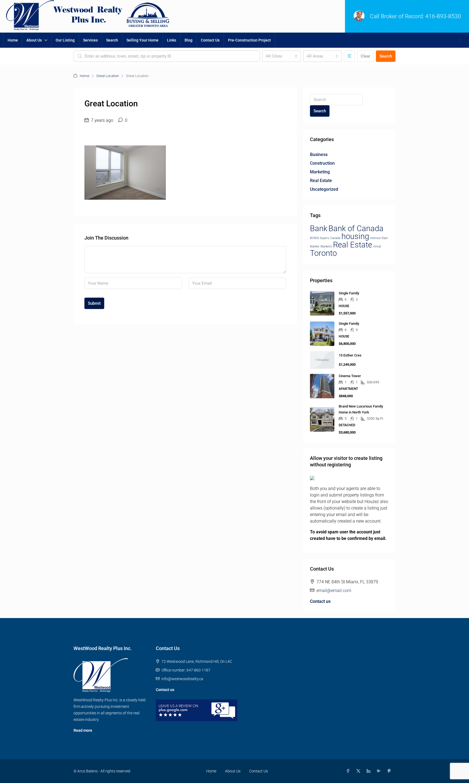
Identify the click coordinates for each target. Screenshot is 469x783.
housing (355, 236)
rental (377, 246)
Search (112, 40)
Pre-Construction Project (249, 40)
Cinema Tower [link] (350, 376)
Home (13, 40)
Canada (335, 238)
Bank (318, 228)
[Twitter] (359, 771)
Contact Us (210, 40)
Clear (365, 56)
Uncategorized (324, 189)
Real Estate (321, 180)
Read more (83, 730)
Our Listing (65, 40)
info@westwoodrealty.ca (182, 679)
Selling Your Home (142, 40)
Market (314, 246)
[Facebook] (349, 771)
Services (90, 40)
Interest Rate (379, 238)
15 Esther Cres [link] (350, 355)
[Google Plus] (380, 771)
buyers (324, 238)
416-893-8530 (443, 16)
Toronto (323, 253)
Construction (322, 163)
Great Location (107, 76)
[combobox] (281, 56)
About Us (34, 40)
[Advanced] (349, 56)
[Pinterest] (390, 771)
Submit (94, 303)
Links (171, 40)
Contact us (320, 601)
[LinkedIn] (370, 771)
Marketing (320, 171)
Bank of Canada (356, 228)
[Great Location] (125, 172)
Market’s (326, 246)
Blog (188, 40)
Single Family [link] (349, 293)
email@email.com (333, 590)
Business (319, 154)
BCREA (314, 238)
